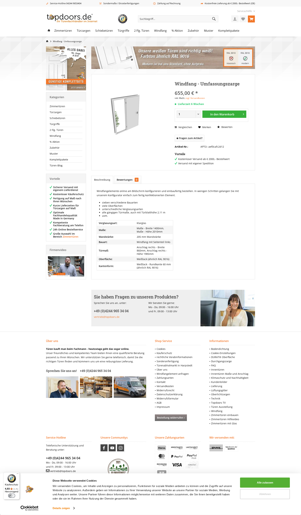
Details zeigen (61, 508)
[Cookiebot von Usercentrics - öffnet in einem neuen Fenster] (29, 508)
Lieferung (216, 386)
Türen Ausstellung (222, 406)
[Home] (49, 31)
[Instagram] (120, 447)
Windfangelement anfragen (173, 373)
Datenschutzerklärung (170, 394)
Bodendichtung (220, 349)
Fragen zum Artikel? (190, 138)
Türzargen (56, 112)
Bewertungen (127, 179)
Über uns (162, 369)
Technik (215, 398)
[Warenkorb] (251, 18)
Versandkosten (165, 386)
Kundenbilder (219, 382)
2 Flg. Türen (56, 130)
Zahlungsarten (165, 377)
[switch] (11, 496)
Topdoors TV (218, 402)
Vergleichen (185, 127)
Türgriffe (55, 124)
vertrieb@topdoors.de (106, 317)
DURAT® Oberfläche (223, 357)
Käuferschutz (164, 353)
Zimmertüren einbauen (224, 415)
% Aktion (55, 141)
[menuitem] (245, 11)
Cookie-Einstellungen (223, 353)
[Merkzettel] (243, 18)
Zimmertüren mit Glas (224, 423)
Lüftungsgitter (219, 390)
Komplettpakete (59, 159)
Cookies (161, 349)
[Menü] (18, 474)
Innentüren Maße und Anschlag (229, 373)
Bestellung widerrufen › (171, 417)
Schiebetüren (57, 118)
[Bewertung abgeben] (211, 88)
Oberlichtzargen (220, 394)
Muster (54, 153)
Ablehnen (265, 493)
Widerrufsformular (168, 398)
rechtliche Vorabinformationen (174, 357)
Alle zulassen (265, 482)
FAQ (213, 365)
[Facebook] (104, 447)
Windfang (55, 135)
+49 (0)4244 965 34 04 (63, 458)
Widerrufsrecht (165, 390)
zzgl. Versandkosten (195, 98)
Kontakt (161, 382)
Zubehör (55, 147)
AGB (159, 402)
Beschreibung (102, 179)
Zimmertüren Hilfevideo (225, 419)
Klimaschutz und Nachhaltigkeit (229, 377)
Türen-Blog (56, 165)
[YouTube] (112, 447)
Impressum (163, 406)
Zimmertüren (57, 106)
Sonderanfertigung (168, 361)
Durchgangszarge (221, 361)
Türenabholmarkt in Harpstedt (174, 365)
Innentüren (217, 369)
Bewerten (227, 127)
